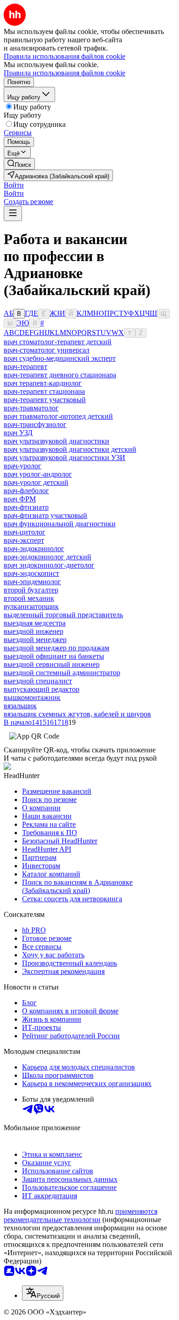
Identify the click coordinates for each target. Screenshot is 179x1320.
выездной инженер (33, 631)
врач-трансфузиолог (35, 424)
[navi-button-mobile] (13, 213)
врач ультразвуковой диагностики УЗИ (64, 457)
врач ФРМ (20, 499)
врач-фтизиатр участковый (45, 515)
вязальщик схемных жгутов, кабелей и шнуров (77, 714)
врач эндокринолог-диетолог (49, 565)
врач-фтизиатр (26, 507)
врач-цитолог (24, 532)
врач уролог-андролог (38, 474)
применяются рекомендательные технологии (80, 1215)
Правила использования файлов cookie (64, 73)
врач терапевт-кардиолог (43, 383)
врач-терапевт (25, 366)
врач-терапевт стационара (44, 391)
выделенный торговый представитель (63, 615)
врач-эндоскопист (31, 573)
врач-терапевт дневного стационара (60, 375)
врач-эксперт (24, 540)
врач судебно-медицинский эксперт (60, 358)
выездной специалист (38, 681)
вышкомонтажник (32, 697)
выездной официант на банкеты (54, 656)
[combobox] (42, 1293)
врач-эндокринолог (34, 548)
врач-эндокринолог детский (47, 557)
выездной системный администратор (62, 673)
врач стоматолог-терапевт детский (58, 342)
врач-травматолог (31, 408)
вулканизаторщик (31, 606)
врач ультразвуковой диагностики (56, 441)
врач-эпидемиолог (32, 582)
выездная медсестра (35, 623)
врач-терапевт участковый (45, 400)
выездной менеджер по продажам (56, 648)
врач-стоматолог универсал (47, 350)
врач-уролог (22, 466)
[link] (19, 164)
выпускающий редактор (41, 689)
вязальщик (20, 706)
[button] (14, 185)
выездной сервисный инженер (52, 664)
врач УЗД (18, 433)
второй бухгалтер (31, 590)
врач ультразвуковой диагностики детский (70, 449)
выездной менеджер (35, 639)
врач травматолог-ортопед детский (58, 416)
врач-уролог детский (36, 482)
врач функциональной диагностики (60, 524)
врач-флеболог (26, 491)
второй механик (29, 598)
